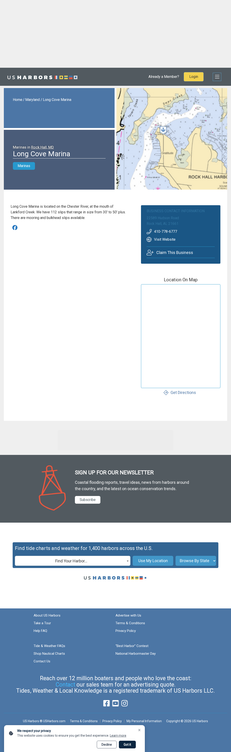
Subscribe (88, 500)
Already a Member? (163, 77)
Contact (65, 684)
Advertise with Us (128, 615)
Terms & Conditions (130, 623)
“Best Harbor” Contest (132, 646)
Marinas (24, 166)
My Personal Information (144, 721)
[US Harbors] (42, 76)
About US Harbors (47, 615)
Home (17, 100)
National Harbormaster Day (136, 654)
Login (193, 77)
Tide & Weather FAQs (49, 646)
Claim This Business (174, 252)
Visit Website (165, 239)
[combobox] (72, 561)
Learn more (118, 735)
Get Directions (183, 392)
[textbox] (72, 561)
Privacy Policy (126, 631)
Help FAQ (40, 631)
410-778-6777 (165, 231)
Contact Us (42, 661)
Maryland (32, 100)
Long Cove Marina (57, 100)
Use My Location (153, 560)
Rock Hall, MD (42, 147)
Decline (107, 744)
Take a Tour (42, 623)
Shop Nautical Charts (49, 654)
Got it (127, 744)
